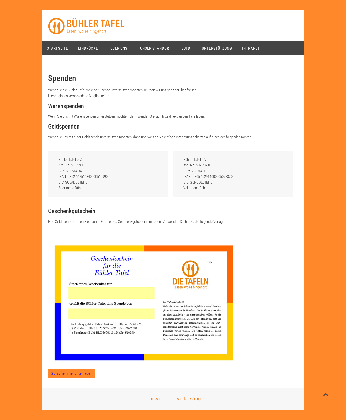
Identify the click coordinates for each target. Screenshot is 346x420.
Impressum (154, 398)
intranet (251, 48)
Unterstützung (217, 48)
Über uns (118, 48)
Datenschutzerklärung (184, 398)
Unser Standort (155, 48)
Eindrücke (88, 48)
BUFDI (186, 48)
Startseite (57, 48)
